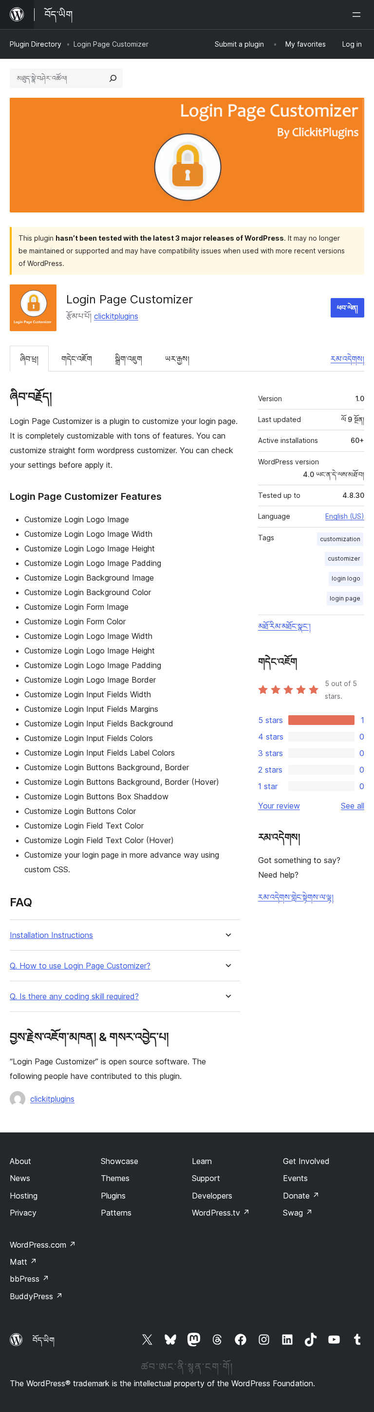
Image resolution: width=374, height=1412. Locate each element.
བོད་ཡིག (44, 1340)
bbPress (29, 1279)
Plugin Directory (35, 44)
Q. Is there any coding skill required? (74, 996)
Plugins (113, 1195)
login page (345, 598)
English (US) (344, 516)
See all (352, 806)
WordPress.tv (221, 1213)
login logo (346, 578)
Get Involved (306, 1161)
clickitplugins (116, 316)
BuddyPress (36, 1296)
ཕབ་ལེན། (347, 307)
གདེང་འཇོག (76, 359)
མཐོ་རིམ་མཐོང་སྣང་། (284, 626)
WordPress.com (43, 1245)
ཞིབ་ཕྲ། (29, 359)
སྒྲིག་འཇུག (128, 359)
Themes (115, 1178)
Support (206, 1178)
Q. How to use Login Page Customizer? (80, 966)
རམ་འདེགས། (347, 359)
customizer (344, 558)
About (20, 1161)
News (20, 1178)
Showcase (119, 1161)
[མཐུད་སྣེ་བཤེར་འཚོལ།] (113, 78)
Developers (212, 1195)
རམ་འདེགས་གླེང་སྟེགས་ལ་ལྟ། (296, 897)
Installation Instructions (51, 935)
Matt (23, 1262)
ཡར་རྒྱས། (177, 359)
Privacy (23, 1213)
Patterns (116, 1213)
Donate (301, 1195)
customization (340, 539)
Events (295, 1178)
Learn (202, 1161)
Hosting (23, 1195)
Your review (279, 806)
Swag (298, 1213)
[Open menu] (358, 14)
